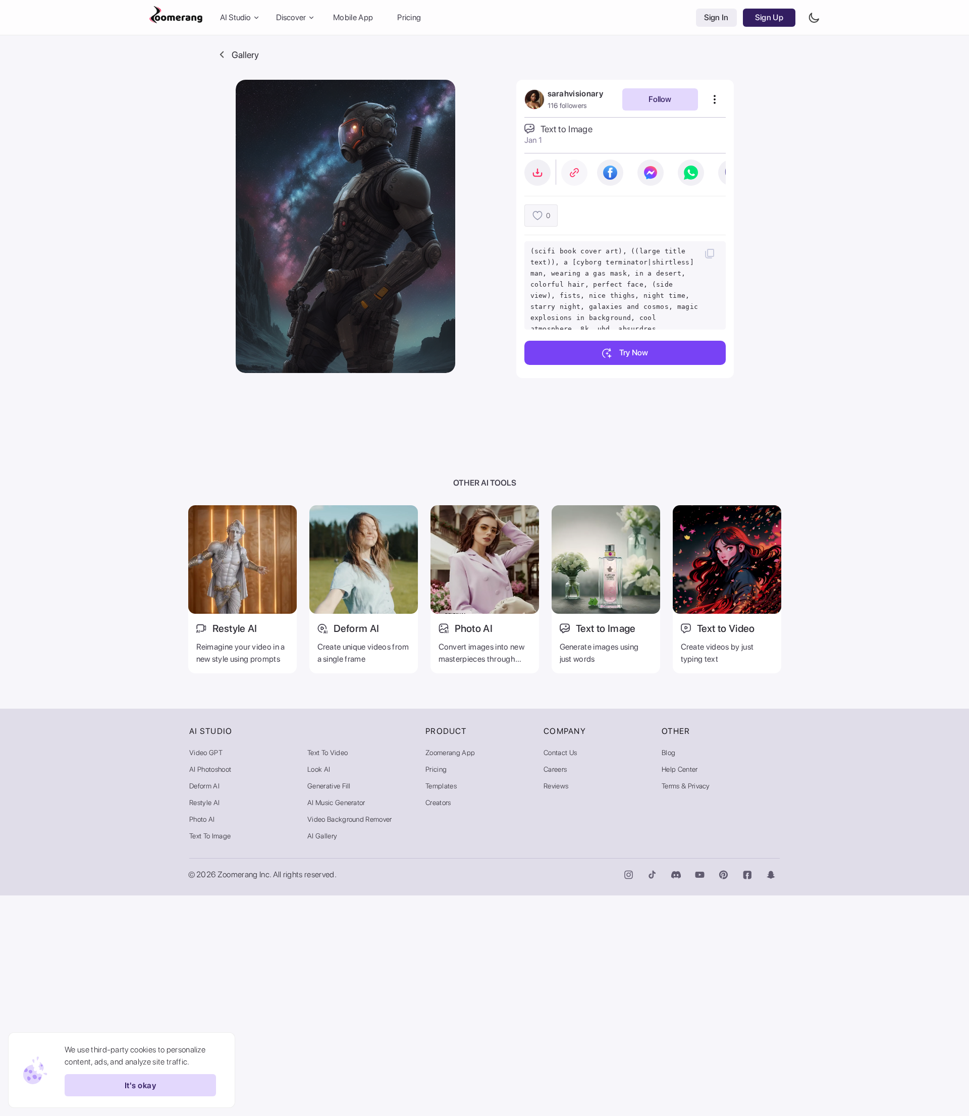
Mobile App (353, 17)
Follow (660, 99)
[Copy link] (574, 173)
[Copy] (710, 253)
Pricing (409, 17)
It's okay (140, 1085)
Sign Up (769, 17)
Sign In (716, 17)
